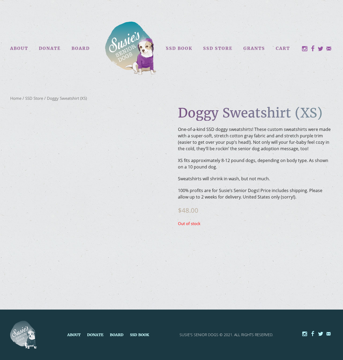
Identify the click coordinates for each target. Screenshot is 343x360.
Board (81, 48)
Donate (50, 48)
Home (15, 98)
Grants (254, 48)
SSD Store (218, 48)
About (19, 48)
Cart (283, 48)
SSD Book (179, 48)
